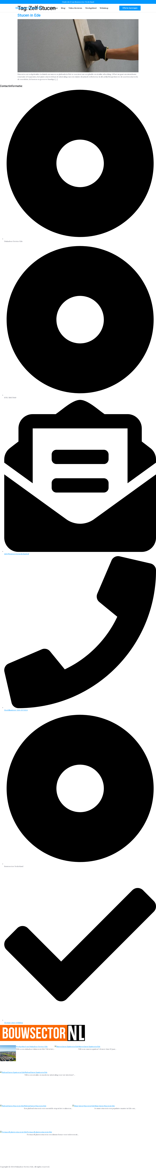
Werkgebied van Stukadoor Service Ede (32, 1046)
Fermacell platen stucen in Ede (39, 1132)
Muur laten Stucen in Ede (104, 1106)
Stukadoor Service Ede (28, 7)
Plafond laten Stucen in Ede (35, 1106)
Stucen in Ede (29, 15)
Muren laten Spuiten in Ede (89, 1046)
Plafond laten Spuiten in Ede (36, 1072)
